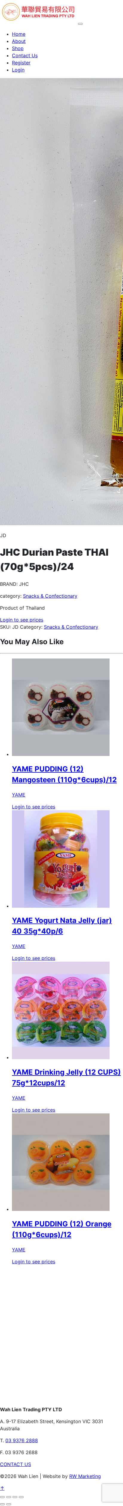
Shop (18, 48)
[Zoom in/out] (2, 1497)
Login (18, 70)
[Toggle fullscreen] (8, 1497)
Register (21, 63)
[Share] (15, 1497)
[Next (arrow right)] (8, 1504)
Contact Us (25, 55)
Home (18, 34)
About (19, 41)
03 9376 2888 (21, 1440)
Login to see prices (21, 620)
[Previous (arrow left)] (2, 1504)
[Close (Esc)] (21, 1497)
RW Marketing (85, 1476)
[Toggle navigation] (80, 24)
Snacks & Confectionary (50, 596)
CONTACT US (15, 1464)
